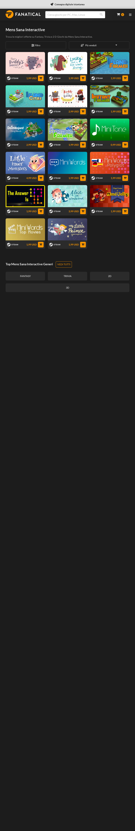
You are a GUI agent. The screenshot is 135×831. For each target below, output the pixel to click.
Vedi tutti (63, 264)
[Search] (101, 14)
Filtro (37, 45)
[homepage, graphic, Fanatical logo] (23, 14)
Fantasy (39, 36)
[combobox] (78, 14)
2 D (55, 36)
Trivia (47, 36)
